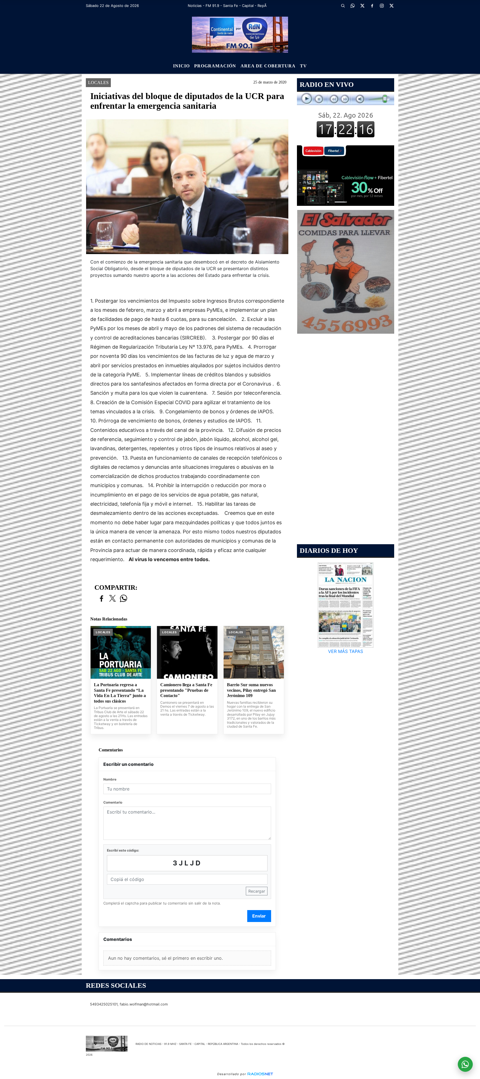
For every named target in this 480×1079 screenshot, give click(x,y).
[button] (343, 5)
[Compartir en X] (112, 598)
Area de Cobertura (268, 66)
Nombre (109, 779)
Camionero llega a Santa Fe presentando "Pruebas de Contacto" (186, 690)
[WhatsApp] (352, 5)
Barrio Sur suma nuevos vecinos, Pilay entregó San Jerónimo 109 (251, 690)
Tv (303, 66)
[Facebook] (372, 5)
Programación (215, 66)
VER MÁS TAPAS (345, 651)
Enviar (259, 916)
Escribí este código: (123, 850)
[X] (362, 5)
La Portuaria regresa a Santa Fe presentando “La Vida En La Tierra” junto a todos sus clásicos (120, 692)
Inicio (181, 66)
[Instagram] (381, 5)
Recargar (256, 891)
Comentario (112, 802)
